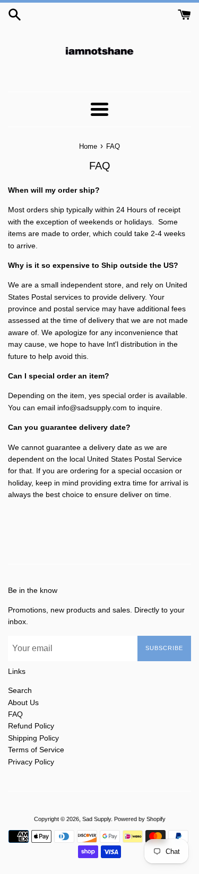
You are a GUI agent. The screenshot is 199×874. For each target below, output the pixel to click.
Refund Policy (31, 726)
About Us (23, 702)
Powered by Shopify (140, 819)
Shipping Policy (33, 738)
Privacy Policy (31, 762)
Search (20, 690)
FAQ (15, 714)
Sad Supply (96, 819)
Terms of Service (36, 749)
